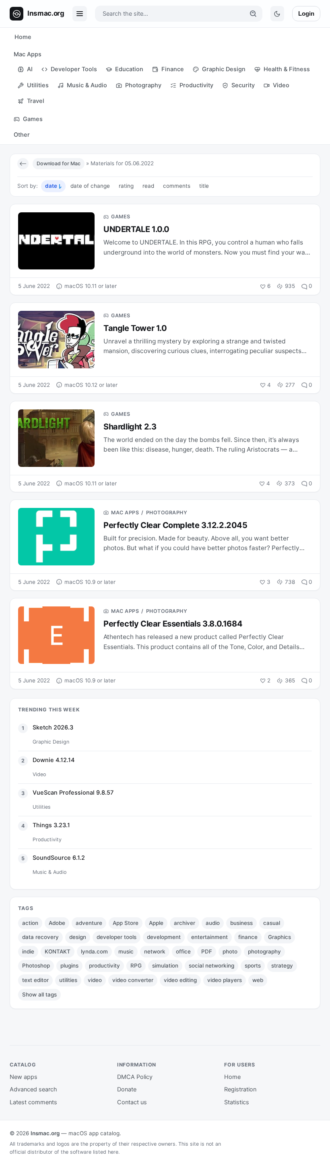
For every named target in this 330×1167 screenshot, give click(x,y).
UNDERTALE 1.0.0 (136, 229)
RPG (136, 965)
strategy (282, 965)
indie (28, 951)
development (164, 937)
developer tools (116, 937)
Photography (143, 85)
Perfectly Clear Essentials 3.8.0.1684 (172, 624)
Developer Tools (74, 69)
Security (243, 85)
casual (271, 923)
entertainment (209, 937)
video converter (132, 980)
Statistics (236, 1102)
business (241, 923)
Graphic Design (223, 69)
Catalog (23, 1065)
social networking (211, 965)
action (30, 923)
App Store (125, 923)
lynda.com (94, 951)
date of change (90, 186)
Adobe (57, 923)
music (126, 951)
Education (129, 69)
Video (281, 85)
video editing (180, 980)
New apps (23, 1077)
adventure (89, 923)
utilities (68, 980)
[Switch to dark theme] (277, 13)
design (77, 937)
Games (33, 119)
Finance (172, 69)
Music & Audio (87, 85)
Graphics (279, 937)
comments (176, 186)
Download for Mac (58, 163)
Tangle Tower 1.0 (135, 328)
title (204, 186)
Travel (35, 101)
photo (230, 951)
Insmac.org (45, 1133)
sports (253, 965)
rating (126, 186)
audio (213, 923)
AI (30, 69)
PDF (206, 951)
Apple (156, 923)
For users (239, 1065)
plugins (69, 965)
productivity (104, 965)
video (95, 980)
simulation (165, 965)
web (257, 980)
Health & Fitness (287, 69)
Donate (126, 1089)
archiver (184, 923)
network (154, 951)
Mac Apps (27, 54)
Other (22, 134)
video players (224, 980)
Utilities (38, 85)
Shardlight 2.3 (129, 426)
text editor (35, 980)
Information (137, 1065)
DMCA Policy (135, 1077)
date (51, 186)
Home (22, 37)
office (183, 951)
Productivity (196, 85)
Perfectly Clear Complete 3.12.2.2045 (175, 525)
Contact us (132, 1102)
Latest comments (33, 1102)
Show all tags (39, 994)
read (148, 186)
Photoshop (36, 965)
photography (264, 951)
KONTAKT (57, 951)
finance (248, 937)
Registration (240, 1089)
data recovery (40, 937)
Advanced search (33, 1089)
